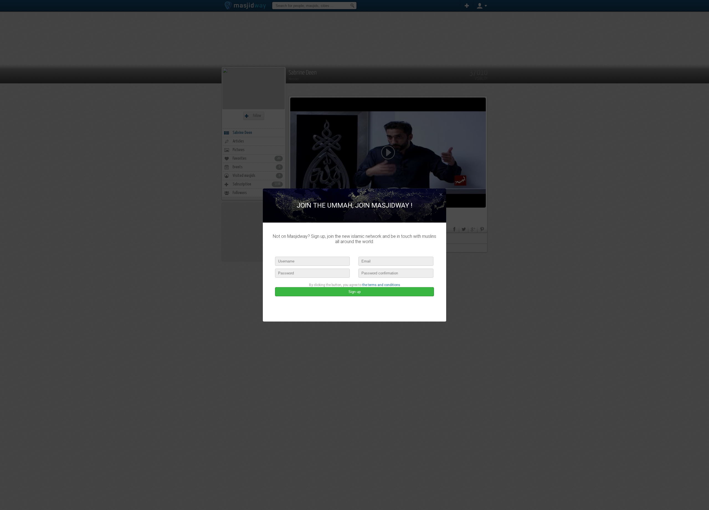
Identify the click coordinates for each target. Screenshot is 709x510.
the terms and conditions (381, 285)
